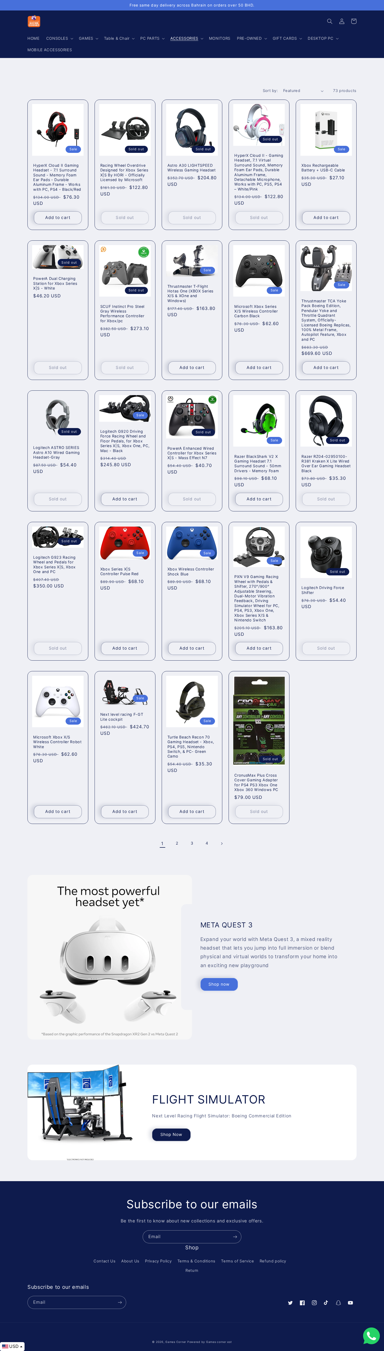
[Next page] (222, 844)
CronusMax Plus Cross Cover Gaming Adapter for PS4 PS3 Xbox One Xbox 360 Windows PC (256, 782)
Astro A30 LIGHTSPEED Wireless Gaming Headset (191, 167)
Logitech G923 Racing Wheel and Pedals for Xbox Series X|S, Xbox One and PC (54, 564)
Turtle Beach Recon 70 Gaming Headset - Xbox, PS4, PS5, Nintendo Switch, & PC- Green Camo (190, 747)
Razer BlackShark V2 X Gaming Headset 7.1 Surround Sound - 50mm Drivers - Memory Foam (257, 463)
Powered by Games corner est (209, 1342)
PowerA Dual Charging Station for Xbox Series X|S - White (55, 283)
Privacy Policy (158, 1261)
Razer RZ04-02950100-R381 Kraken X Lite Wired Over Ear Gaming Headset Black (326, 463)
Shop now (219, 984)
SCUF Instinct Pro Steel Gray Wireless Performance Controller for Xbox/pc (122, 313)
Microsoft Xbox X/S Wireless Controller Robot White (57, 742)
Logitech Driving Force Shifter (322, 589)
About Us (130, 1261)
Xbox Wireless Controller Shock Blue (190, 571)
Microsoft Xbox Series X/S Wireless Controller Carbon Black (256, 311)
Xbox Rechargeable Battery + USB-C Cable (323, 167)
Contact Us (104, 1261)
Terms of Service (237, 1261)
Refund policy (273, 1261)
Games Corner (176, 1342)
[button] (59, 38)
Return (192, 1270)
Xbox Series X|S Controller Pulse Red (119, 571)
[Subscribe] (235, 1236)
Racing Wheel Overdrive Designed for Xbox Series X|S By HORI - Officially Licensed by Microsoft (124, 172)
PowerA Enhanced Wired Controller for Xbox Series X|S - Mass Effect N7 (192, 453)
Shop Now (171, 1134)
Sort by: (270, 90)
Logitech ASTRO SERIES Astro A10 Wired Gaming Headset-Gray (56, 452)
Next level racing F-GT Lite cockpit (121, 716)
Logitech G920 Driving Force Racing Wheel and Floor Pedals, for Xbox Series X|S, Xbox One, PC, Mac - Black (125, 441)
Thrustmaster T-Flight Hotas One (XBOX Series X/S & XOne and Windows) (190, 293)
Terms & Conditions (196, 1261)
